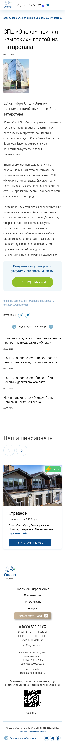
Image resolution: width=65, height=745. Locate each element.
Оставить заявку (32, 639)
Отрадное (18, 513)
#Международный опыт (16, 305)
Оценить (31, 712)
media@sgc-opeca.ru (32, 672)
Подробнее (14, 533)
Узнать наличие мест (30, 542)
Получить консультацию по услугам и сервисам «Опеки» (32, 269)
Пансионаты (32, 602)
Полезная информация (32, 589)
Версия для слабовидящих (23, 738)
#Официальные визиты (41, 301)
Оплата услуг (26, 615)
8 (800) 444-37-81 (32, 659)
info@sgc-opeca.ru (32, 645)
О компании (32, 595)
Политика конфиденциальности (32, 731)
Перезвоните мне (32, 636)
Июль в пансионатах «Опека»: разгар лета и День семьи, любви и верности (30, 360)
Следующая (41, 326)
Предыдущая (24, 326)
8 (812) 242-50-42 (29, 5)
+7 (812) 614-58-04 (32, 282)
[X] (27, 315)
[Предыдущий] (9, 450)
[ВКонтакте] (20, 315)
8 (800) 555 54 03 (32, 626)
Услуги (32, 608)
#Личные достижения (15, 301)
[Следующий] (21, 450)
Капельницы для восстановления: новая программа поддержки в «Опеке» (32, 340)
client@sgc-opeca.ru (32, 663)
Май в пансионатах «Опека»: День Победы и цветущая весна (28, 399)
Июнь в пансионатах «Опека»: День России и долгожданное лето (28, 380)
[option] (32, 507)
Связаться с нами (32, 632)
